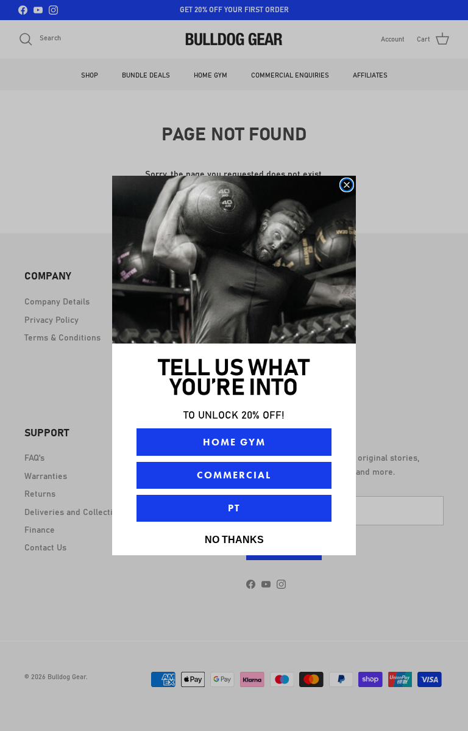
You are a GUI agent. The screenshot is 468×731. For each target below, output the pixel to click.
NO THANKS (234, 540)
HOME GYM (234, 442)
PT (234, 508)
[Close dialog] (347, 185)
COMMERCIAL (234, 475)
